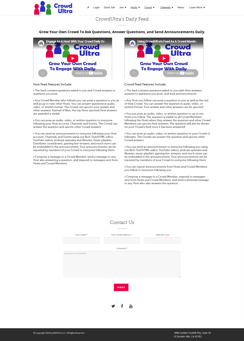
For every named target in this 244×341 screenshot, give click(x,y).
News (181, 7)
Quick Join (109, 7)
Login (96, 7)
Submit (121, 287)
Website (162, 234)
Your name (81, 234)
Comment (122, 248)
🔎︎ (88, 7)
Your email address (122, 234)
